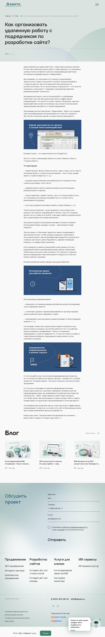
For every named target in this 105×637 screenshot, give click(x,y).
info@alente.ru (78, 599)
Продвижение (15, 560)
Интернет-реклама (14, 570)
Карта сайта (9, 621)
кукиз (33, 633)
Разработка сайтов (38, 562)
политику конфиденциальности (74, 527)
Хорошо (45, 633)
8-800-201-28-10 (60, 599)
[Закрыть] (100, 620)
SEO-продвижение (14, 566)
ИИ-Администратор (89, 566)
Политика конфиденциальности (16, 612)
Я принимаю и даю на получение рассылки (69, 528)
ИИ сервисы (88, 560)
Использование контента (14, 615)
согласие (60, 530)
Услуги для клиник (62, 562)
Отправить (57, 540)
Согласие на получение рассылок (17, 618)
